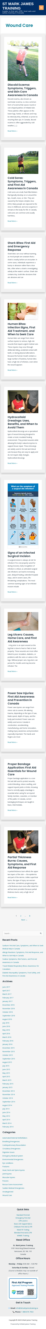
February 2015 (7, 1084)
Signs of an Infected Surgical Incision (21, 554)
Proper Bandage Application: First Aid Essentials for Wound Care (22, 769)
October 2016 (7, 1012)
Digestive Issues (8, 1152)
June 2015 (6, 1069)
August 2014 (7, 1105)
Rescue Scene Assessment (12, 1184)
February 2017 (7, 998)
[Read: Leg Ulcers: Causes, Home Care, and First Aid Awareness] (23, 621)
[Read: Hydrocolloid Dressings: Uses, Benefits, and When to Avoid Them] (23, 401)
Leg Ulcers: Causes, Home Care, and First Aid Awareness (22, 638)
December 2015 (8, 1048)
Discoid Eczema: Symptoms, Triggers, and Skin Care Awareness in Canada (23, 90)
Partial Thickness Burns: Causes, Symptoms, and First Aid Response (22, 862)
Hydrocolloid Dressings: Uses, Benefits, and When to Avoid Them (23, 422)
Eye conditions (7, 1163)
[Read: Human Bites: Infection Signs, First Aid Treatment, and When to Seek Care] (23, 311)
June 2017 (6, 987)
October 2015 (7, 1055)
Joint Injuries (7, 1174)
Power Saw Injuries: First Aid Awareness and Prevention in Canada (21, 698)
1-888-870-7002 (27, 1312)
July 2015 (5, 1066)
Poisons (5, 1181)
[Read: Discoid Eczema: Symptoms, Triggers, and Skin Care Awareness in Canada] (23, 60)
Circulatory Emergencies (11, 1148)
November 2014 (8, 1094)
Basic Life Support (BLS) (23, 1224)
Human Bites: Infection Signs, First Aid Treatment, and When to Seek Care (21, 329)
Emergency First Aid (23, 1218)
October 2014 (7, 1098)
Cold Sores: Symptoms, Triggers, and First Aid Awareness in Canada (23, 183)
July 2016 (5, 1023)
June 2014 (6, 1112)
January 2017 (7, 1001)
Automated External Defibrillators (14, 1138)
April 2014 (6, 1119)
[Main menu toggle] (41, 7)
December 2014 (8, 1091)
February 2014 (7, 1127)
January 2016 (7, 1044)
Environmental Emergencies (12, 1159)
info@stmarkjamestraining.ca (27, 1308)
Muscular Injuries (8, 1177)
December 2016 (8, 1005)
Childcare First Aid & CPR (23, 1227)
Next (24, 920)
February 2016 (7, 1041)
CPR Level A (23, 1221)
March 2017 (6, 994)
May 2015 (6, 1073)
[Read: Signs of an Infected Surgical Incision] (23, 516)
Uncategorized (7, 1192)
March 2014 (6, 1123)
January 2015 (7, 1087)
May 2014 (6, 1116)
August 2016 (7, 1019)
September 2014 (8, 1102)
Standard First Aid (23, 1215)
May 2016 (6, 1030)
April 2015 (6, 1076)
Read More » (12, 130)
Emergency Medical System (12, 1156)
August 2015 (7, 1062)
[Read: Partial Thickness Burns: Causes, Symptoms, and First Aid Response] (23, 842)
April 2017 (6, 990)
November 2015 (8, 1051)
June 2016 (6, 1026)
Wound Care (7, 1195)
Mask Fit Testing (23, 1230)
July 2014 (5, 1109)
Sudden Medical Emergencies (13, 1188)
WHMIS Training (23, 1235)
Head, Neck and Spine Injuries (13, 1170)
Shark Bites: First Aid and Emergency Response (21, 246)
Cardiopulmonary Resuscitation (14, 1145)
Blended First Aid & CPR (23, 1233)
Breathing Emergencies (11, 1141)
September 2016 (8, 1016)
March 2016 (6, 1037)
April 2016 (6, 1033)
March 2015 (6, 1080)
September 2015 (8, 1059)
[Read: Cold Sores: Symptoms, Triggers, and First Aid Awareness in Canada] (23, 162)
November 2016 (8, 1008)
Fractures (5, 1166)
